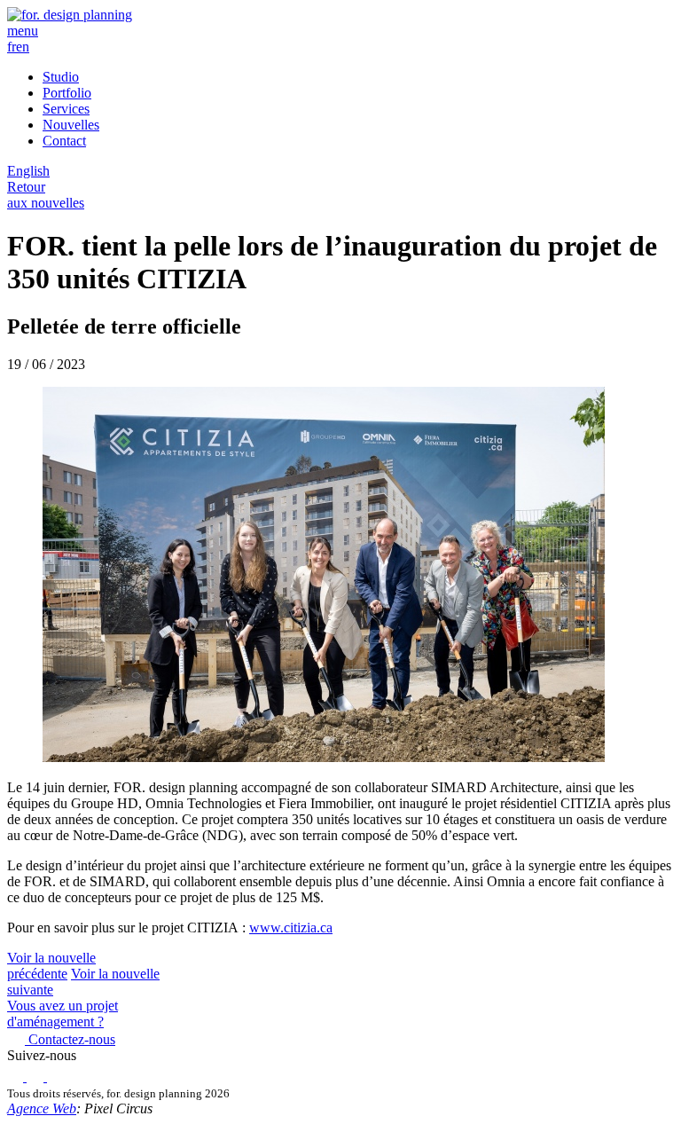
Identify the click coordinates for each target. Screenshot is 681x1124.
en (22, 46)
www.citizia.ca (291, 927)
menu (22, 30)
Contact (64, 140)
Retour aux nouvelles (45, 194)
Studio (61, 76)
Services (66, 108)
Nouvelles (71, 124)
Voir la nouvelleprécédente (51, 965)
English (28, 170)
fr (11, 46)
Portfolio (67, 92)
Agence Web (41, 1108)
